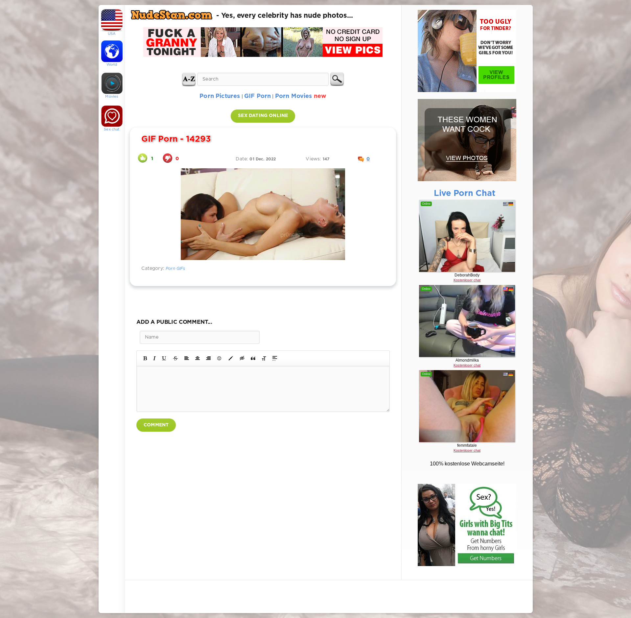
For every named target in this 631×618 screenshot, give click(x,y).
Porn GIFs (175, 269)
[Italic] (154, 358)
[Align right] (208, 358)
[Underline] (164, 358)
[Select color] (230, 358)
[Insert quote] (253, 358)
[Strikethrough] (175, 358)
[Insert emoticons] (219, 358)
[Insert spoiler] (274, 358)
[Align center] (197, 358)
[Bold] (145, 358)
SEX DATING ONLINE (263, 116)
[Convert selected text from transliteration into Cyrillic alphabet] (263, 358)
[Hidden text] (242, 358)
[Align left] (186, 358)
